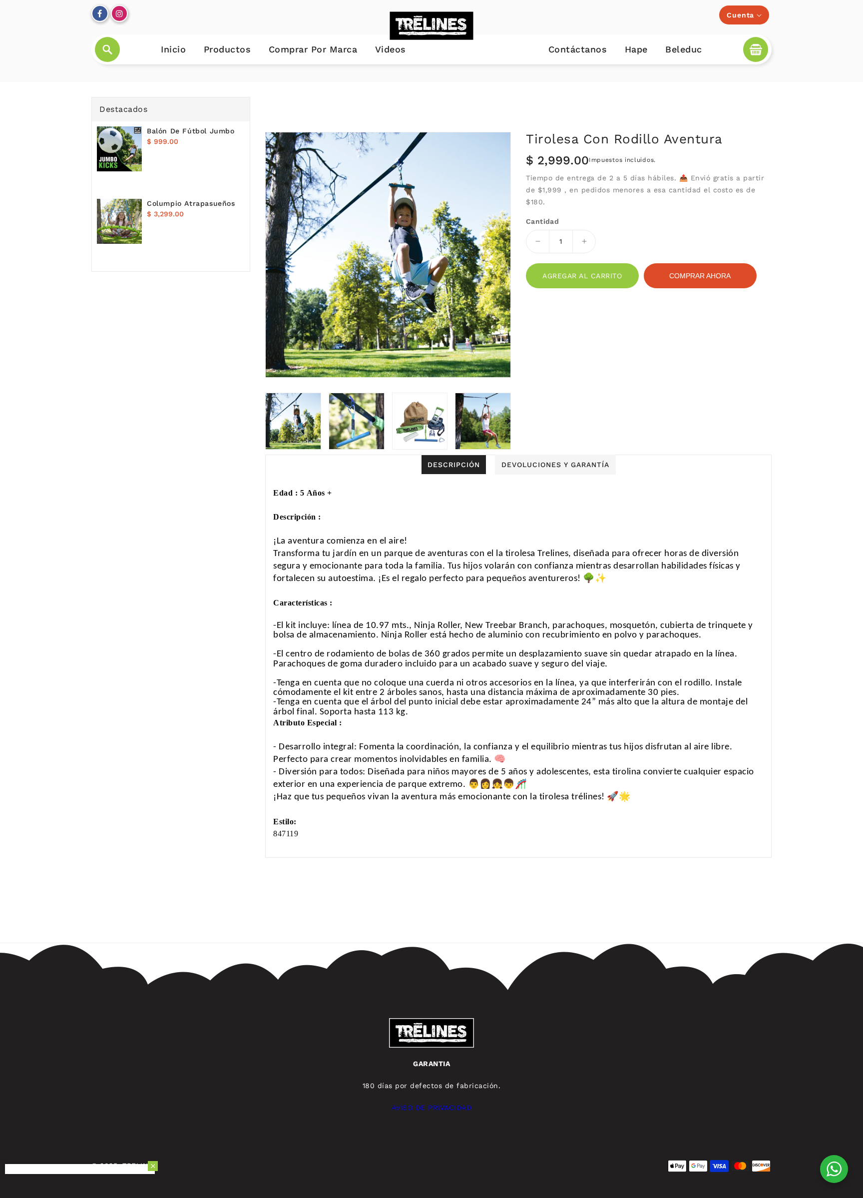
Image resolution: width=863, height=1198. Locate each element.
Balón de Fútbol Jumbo (191, 131)
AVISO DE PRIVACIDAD (432, 1108)
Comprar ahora (700, 276)
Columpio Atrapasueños (191, 203)
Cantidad (542, 221)
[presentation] (268, 421)
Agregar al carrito (582, 276)
